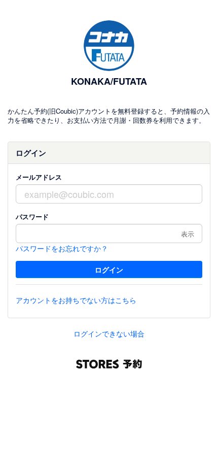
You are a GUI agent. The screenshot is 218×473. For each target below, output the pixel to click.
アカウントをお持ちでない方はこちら (76, 300)
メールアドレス (39, 177)
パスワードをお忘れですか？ (62, 248)
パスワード (32, 216)
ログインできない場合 (109, 333)
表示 (187, 234)
